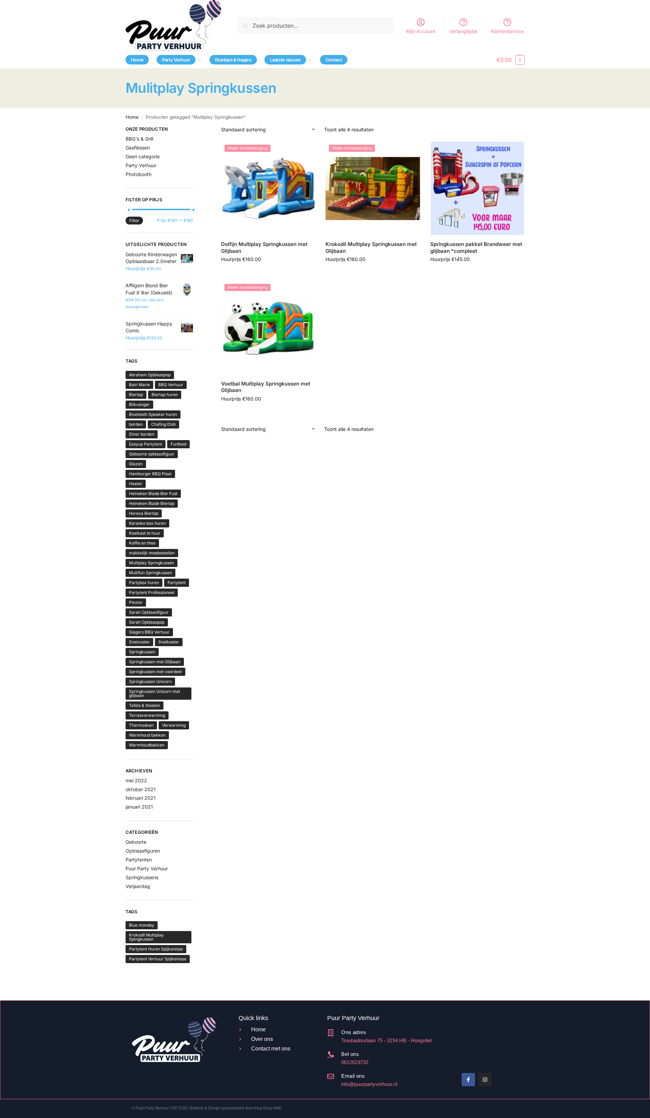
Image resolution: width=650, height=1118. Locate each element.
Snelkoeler (168, 641)
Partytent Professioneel (151, 592)
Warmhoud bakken (147, 735)
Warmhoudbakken (146, 744)
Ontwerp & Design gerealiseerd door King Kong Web (235, 1108)
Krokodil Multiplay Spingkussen (146, 937)
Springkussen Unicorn (150, 681)
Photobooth (138, 174)
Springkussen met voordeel (155, 671)
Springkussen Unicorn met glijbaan (154, 693)
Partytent (177, 582)
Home (132, 117)
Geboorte (136, 842)
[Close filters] (195, 130)
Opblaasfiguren (143, 851)
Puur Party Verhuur (147, 868)
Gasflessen (138, 147)
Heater (135, 483)
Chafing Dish (163, 424)
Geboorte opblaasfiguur (151, 453)
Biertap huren (164, 394)
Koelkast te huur (144, 533)
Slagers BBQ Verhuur (149, 632)
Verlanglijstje (463, 31)
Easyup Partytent (145, 444)
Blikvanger (139, 404)
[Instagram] (485, 1079)
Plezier (136, 602)
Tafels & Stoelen (144, 705)
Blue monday (141, 925)
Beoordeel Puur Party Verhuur (461, 1042)
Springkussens (142, 877)
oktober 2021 (141, 789)
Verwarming (174, 725)
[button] (510, 59)
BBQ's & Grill (139, 139)
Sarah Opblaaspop (146, 622)
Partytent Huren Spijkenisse (156, 949)
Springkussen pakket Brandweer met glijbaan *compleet (476, 247)
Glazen (136, 463)
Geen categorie (143, 156)
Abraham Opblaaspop (150, 374)
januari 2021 (139, 807)
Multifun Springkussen (150, 572)
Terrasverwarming (147, 715)
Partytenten (139, 859)
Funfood (178, 444)
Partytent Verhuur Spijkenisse (157, 958)
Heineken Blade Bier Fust (153, 493)
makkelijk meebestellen (152, 552)
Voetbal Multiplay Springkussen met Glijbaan (265, 387)
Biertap (136, 394)
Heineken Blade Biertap (151, 503)
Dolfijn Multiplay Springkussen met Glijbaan (264, 247)
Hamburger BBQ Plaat (150, 473)
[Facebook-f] (468, 1079)
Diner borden (141, 434)
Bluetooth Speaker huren (153, 414)
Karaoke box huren (147, 523)
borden (136, 424)
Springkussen (142, 651)
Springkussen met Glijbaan (154, 661)
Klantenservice (507, 31)
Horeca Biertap (143, 513)
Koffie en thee (142, 543)
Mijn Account (420, 31)
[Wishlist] (305, 151)
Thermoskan (141, 725)
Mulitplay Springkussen (151, 562)
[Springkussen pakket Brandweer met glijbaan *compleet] (477, 188)
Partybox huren (144, 582)
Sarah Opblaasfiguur (149, 612)
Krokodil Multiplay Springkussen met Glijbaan (371, 247)
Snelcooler (139, 641)
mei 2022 (136, 780)
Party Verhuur (141, 165)
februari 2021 (141, 798)
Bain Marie (139, 384)
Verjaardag (138, 886)
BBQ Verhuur (170, 384)
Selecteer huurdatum (268, 273)
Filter (134, 220)
